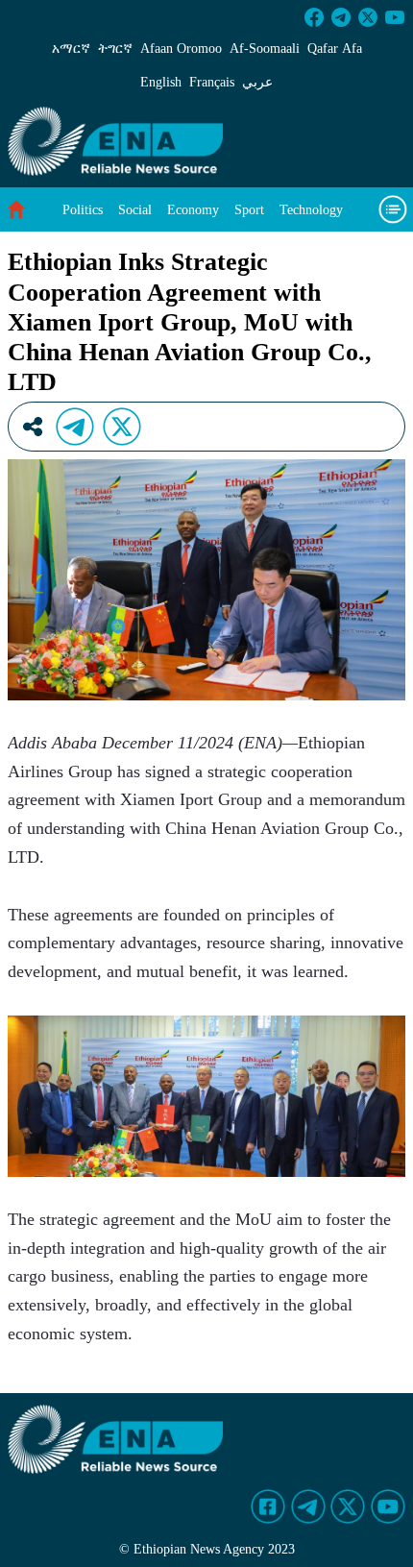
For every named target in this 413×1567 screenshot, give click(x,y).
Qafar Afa (334, 48)
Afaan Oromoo (181, 48)
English (161, 82)
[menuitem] (82, 210)
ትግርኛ (115, 48)
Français (211, 82)
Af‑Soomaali (265, 48)
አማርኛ (71, 48)
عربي (257, 82)
